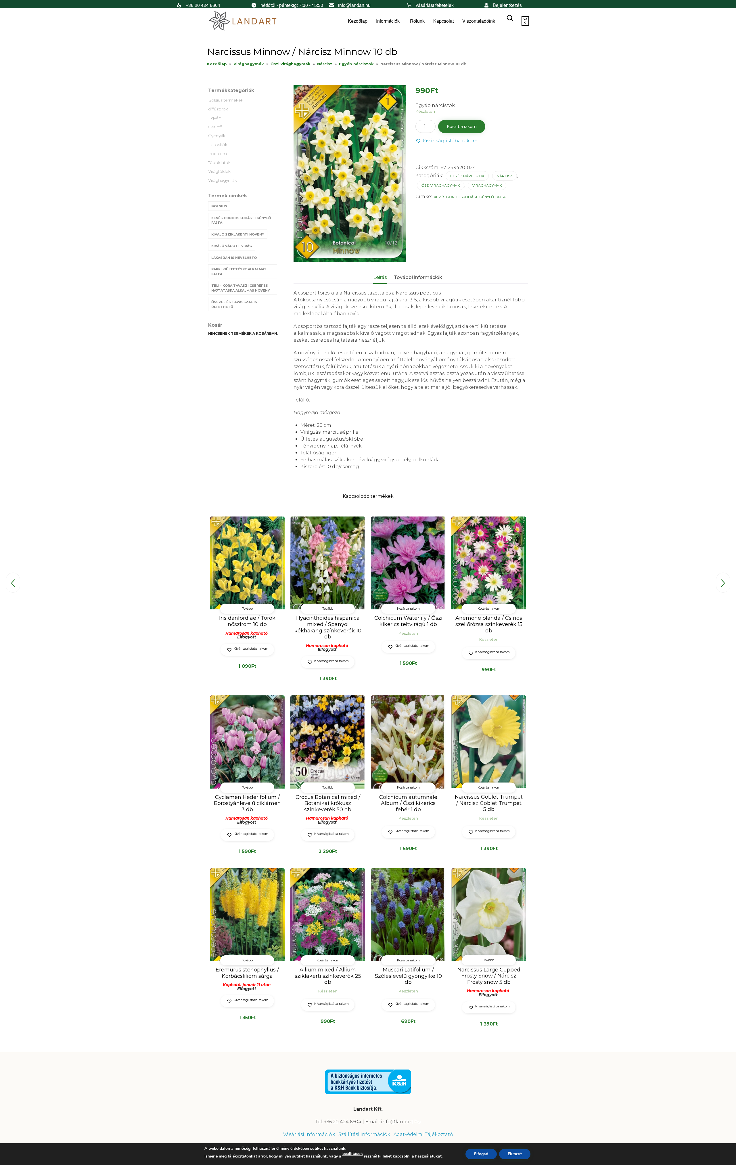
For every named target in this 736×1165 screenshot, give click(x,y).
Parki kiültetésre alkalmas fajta (239, 271)
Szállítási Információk (364, 1134)
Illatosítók (217, 144)
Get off (215, 126)
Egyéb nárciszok (356, 64)
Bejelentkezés (507, 5)
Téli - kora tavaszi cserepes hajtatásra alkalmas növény (240, 288)
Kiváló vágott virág (231, 246)
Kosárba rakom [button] (408, 609)
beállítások (352, 1153)
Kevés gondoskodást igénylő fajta (241, 220)
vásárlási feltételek (435, 5)
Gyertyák (216, 135)
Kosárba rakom (462, 126)
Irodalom (217, 153)
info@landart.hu (354, 5)
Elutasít (515, 1154)
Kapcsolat (443, 21)
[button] (446, 141)
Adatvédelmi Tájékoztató (423, 1134)
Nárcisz (324, 64)
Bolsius (219, 206)
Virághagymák (248, 64)
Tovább (247, 609)
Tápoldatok (219, 162)
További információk (418, 277)
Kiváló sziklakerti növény (237, 234)
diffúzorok (218, 109)
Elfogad (481, 1154)
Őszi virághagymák (290, 64)
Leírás (380, 277)
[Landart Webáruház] (250, 21)
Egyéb (214, 117)
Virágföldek (219, 171)
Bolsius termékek (225, 100)
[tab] (383, 278)
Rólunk (417, 21)
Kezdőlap (357, 21)
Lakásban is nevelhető (234, 258)
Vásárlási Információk (309, 1134)
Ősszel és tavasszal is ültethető (234, 304)
